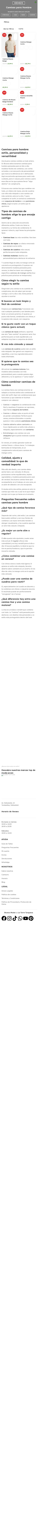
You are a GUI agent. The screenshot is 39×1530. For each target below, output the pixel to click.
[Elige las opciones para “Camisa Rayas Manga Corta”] (33, 69)
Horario (5, 878)
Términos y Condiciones (10, 898)
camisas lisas (17, 309)
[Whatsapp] (20, 918)
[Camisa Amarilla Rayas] (27, 92)
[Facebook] (4, 918)
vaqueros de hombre (13, 201)
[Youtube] (25, 918)
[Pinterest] (31, 918)
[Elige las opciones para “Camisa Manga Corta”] (33, 35)
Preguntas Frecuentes (10, 847)
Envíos (4, 855)
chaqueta (7, 436)
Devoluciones (7, 859)
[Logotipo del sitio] (18, 3)
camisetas (30, 430)
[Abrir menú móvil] (2, 3)
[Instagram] (9, 918)
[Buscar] (7, 3)
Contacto (5, 875)
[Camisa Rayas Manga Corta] (27, 70)
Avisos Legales (7, 891)
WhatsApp (6, 862)
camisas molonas (19, 369)
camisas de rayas (11, 332)
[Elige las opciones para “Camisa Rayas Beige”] (15, 35)
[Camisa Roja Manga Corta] (27, 118)
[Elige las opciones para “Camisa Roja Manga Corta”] (33, 110)
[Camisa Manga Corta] (27, 36)
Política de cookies (9, 895)
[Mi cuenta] (30, 3)
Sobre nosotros (7, 871)
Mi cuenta (5, 851)
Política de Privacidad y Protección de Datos (16, 903)
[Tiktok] (14, 918)
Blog (3, 882)
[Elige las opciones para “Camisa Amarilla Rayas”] (33, 92)
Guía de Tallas (7, 844)
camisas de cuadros (12, 349)
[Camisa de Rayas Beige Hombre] (10, 94)
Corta (21, 29)
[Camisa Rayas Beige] (10, 44)
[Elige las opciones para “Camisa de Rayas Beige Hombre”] (15, 92)
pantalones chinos (29, 421)
